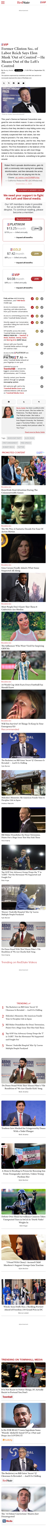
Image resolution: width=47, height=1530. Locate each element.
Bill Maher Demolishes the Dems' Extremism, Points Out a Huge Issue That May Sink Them (20, 836)
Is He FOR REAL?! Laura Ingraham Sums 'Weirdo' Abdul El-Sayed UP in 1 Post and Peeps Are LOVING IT (20, 1432)
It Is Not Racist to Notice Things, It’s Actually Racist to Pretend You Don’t (22, 1391)
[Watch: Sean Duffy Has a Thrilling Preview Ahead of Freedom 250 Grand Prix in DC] (23, 1291)
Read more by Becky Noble (35, 432)
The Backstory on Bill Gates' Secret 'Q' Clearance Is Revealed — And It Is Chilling (23, 761)
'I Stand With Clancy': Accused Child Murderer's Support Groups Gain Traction (23, 1264)
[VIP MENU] (43, 2)
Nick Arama (5, 841)
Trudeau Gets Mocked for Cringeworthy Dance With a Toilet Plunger (23, 1130)
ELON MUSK (29, 438)
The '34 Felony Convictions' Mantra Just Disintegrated (20, 1515)
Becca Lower (23, 1313)
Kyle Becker (5, 766)
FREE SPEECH (26, 443)
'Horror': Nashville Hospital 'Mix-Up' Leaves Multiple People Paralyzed (20, 913)
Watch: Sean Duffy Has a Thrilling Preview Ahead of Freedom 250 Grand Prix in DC (23, 1308)
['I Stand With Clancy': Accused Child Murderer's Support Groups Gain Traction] (23, 1247)
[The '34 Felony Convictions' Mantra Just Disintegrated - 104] (23, 1499)
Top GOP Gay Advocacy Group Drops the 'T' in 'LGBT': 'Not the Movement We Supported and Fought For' (21, 875)
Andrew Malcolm (7, 803)
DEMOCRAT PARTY (15, 438)
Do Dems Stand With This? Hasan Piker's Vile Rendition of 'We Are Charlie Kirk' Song (20, 950)
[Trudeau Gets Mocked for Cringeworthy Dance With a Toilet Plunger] (23, 1113)
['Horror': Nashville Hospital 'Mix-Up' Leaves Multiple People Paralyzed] (23, 897)
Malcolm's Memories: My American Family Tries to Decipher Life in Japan (23, 798)
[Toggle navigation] (3, 2)
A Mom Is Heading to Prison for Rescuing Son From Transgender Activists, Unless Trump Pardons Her (23, 1173)
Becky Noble (8, 70)
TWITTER (21, 447)
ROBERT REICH (8, 447)
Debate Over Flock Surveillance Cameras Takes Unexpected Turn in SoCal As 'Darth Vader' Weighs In (23, 1219)
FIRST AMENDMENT (10, 443)
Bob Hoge (5, 880)
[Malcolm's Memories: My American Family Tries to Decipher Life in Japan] (23, 783)
